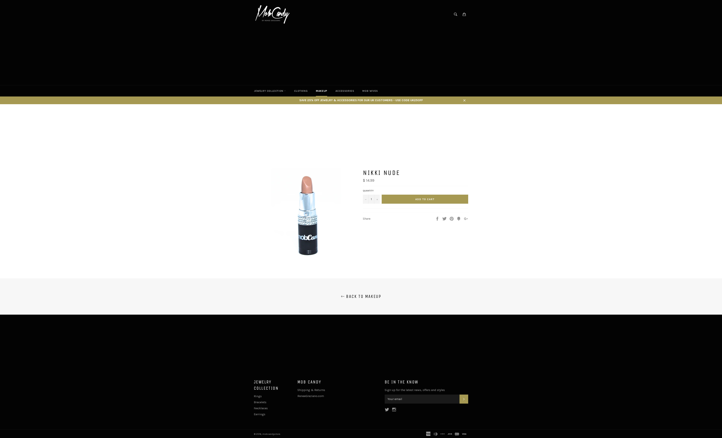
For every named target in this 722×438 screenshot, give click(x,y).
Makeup (321, 91)
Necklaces (261, 408)
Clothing (301, 91)
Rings (258, 396)
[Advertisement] (361, 57)
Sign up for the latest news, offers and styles (415, 390)
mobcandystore (271, 434)
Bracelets (260, 402)
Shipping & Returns (311, 390)
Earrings (259, 414)
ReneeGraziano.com (310, 396)
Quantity (368, 190)
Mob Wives (370, 91)
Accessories (344, 91)
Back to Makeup (363, 296)
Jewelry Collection (269, 91)
